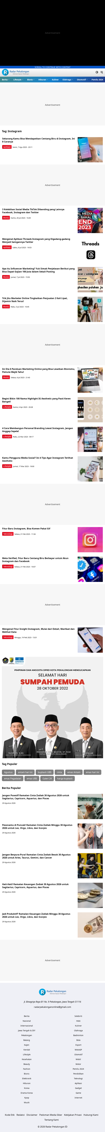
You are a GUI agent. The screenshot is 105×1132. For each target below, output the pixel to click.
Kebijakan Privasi (73, 1114)
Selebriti (78, 1016)
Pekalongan (26, 1035)
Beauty (27, 1064)
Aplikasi (7, 147)
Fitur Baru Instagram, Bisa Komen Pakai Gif (26, 528)
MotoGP (78, 1049)
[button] (6, 79)
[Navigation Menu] (101, 72)
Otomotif (81, 79)
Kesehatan (27, 1059)
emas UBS (32, 778)
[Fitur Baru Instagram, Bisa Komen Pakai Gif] (90, 539)
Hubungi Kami (91, 1114)
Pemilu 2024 (97, 79)
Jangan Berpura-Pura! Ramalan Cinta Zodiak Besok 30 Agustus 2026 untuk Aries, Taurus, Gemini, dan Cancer (36, 856)
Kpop (26, 1097)
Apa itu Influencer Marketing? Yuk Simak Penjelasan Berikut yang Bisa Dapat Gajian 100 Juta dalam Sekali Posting (38, 270)
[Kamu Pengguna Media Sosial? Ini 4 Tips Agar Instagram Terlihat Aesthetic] (90, 469)
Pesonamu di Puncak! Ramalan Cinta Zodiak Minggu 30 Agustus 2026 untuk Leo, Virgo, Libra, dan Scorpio (37, 826)
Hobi (78, 1021)
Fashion (26, 1069)
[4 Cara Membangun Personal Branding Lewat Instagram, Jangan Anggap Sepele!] (90, 439)
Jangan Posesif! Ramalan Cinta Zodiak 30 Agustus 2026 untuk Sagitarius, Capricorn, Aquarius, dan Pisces (35, 797)
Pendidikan (78, 1073)
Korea (26, 1088)
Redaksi (21, 1114)
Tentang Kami (51, 1119)
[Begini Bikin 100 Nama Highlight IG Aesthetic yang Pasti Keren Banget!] (90, 409)
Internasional (27, 1025)
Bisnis (30, 79)
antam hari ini (25, 772)
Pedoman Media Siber (50, 1114)
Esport (78, 1045)
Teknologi (7, 534)
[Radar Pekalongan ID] (15, 72)
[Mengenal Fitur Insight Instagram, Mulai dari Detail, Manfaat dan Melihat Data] (90, 640)
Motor (78, 1064)
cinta (59, 772)
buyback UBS (44, 772)
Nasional (27, 1021)
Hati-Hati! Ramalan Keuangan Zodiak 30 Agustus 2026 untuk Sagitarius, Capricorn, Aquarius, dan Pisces (35, 886)
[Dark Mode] (96, 72)
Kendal (27, 1049)
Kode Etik (10, 1114)
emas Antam (73, 772)
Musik (26, 1102)
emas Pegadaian (12, 778)
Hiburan (42, 79)
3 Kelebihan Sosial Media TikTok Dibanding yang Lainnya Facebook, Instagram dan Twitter (33, 211)
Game (78, 1093)
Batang (26, 1040)
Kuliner (55, 79)
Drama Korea (27, 1093)
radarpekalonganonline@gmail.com (52, 1006)
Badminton (78, 1035)
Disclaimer (32, 1114)
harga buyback (65, 778)
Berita (5, 79)
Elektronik (26, 1078)
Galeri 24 (47, 778)
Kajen (26, 1045)
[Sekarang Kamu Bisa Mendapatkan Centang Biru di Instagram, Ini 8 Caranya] (90, 149)
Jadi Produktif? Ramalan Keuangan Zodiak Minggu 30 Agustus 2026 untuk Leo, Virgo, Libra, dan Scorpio (36, 915)
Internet (78, 1097)
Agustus (8, 772)
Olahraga (66, 79)
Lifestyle (17, 79)
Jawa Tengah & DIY (26, 1030)
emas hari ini (92, 772)
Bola (78, 1040)
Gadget (78, 1088)
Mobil (78, 1059)
